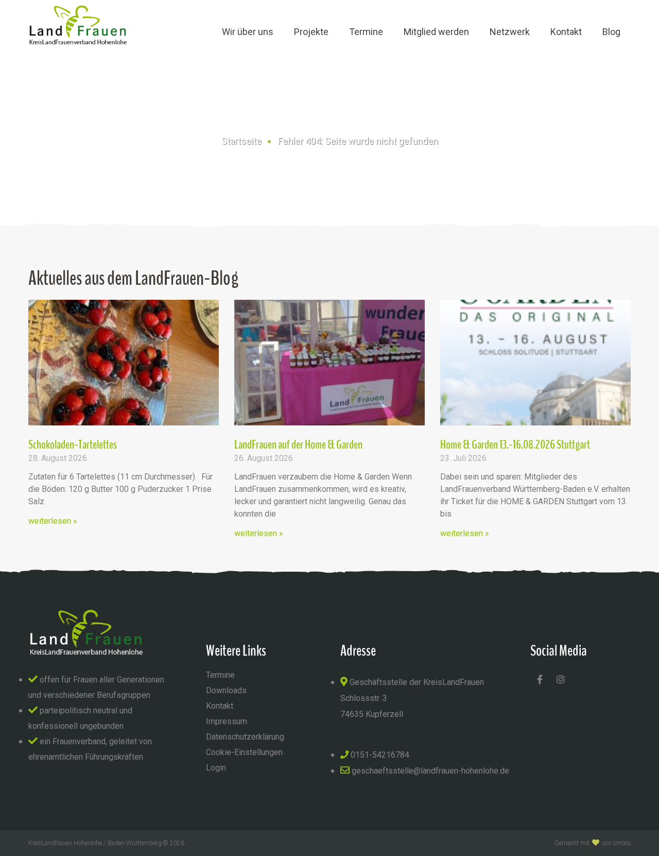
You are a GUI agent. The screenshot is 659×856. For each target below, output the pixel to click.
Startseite (241, 140)
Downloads (226, 690)
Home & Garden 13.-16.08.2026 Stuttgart (515, 444)
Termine (366, 31)
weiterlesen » (52, 521)
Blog (611, 31)
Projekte (311, 31)
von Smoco (616, 843)
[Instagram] (560, 679)
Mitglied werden (436, 31)
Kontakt (566, 31)
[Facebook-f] (539, 679)
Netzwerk (510, 31)
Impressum (226, 721)
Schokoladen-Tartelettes (72, 444)
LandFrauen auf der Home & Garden (298, 444)
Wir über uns (247, 31)
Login (216, 768)
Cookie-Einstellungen (244, 752)
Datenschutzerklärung (245, 737)
